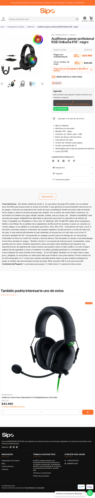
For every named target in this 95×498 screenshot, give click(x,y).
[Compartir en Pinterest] (69, 161)
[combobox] (43, 19)
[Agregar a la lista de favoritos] (3, 344)
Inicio (2, 27)
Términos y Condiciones (42, 473)
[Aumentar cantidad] (79, 412)
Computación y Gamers (15, 27)
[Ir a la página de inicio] (47, 11)
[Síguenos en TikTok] (17, 447)
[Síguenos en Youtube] (14, 447)
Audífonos (31, 27)
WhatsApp (62, 109)
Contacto (5, 469)
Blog (3, 463)
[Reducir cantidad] (3, 412)
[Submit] (77, 19)
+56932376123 (73, 460)
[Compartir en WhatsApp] (63, 161)
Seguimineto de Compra (11, 460)
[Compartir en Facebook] (53, 161)
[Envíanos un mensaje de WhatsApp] (90, 493)
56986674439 (72, 463)
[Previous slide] (2, 84)
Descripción (47, 197)
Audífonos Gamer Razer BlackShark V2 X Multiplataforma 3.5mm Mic (29, 397)
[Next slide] (42, 84)
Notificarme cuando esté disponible (73, 104)
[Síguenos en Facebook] (11, 447)
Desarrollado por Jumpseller (34, 488)
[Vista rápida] (3, 349)
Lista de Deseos (8, 466)
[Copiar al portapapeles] (74, 161)
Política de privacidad (41, 476)
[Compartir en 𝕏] (58, 161)
